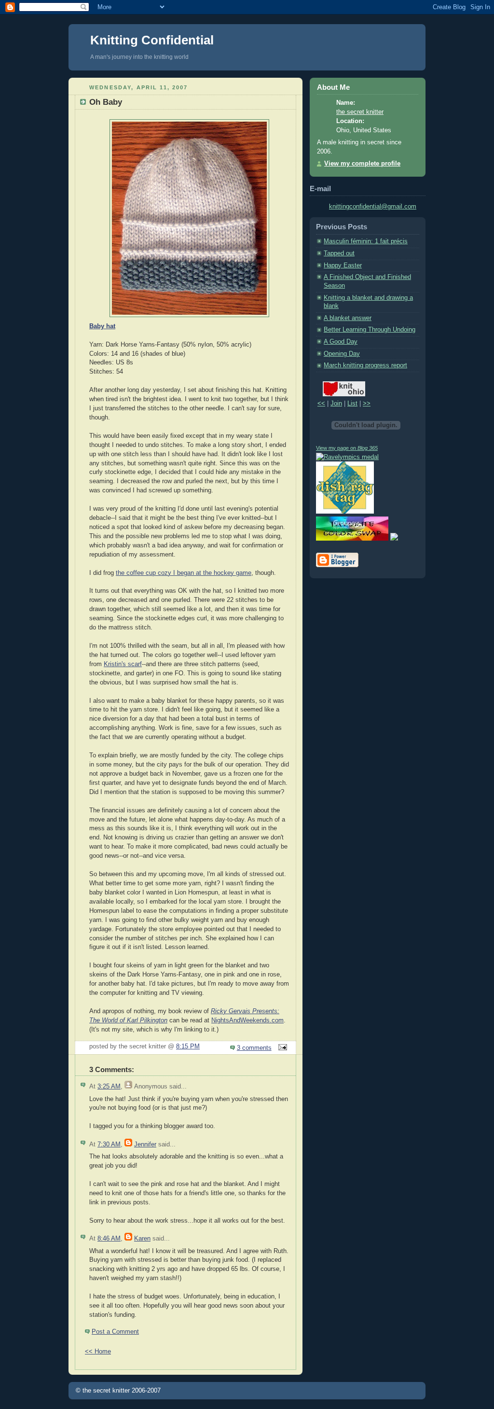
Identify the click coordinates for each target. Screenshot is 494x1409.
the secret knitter (360, 112)
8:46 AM (109, 1238)
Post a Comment (115, 1331)
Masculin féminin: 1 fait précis (366, 241)
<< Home (98, 1351)
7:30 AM (109, 1144)
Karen (142, 1238)
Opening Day (342, 353)
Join (336, 403)
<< (321, 403)
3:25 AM (109, 1086)
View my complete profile (362, 163)
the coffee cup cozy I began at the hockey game (183, 573)
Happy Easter (343, 265)
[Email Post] (281, 1048)
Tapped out (339, 253)
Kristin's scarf (123, 664)
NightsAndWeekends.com (247, 1020)
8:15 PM (188, 1046)
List (352, 403)
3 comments (254, 1048)
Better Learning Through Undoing (369, 329)
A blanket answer (347, 318)
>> (366, 403)
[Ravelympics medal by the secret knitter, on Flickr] (347, 457)
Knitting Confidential (152, 40)
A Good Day (340, 341)
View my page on (347, 448)
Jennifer (145, 1144)
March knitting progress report (365, 365)
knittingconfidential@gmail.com (372, 206)
